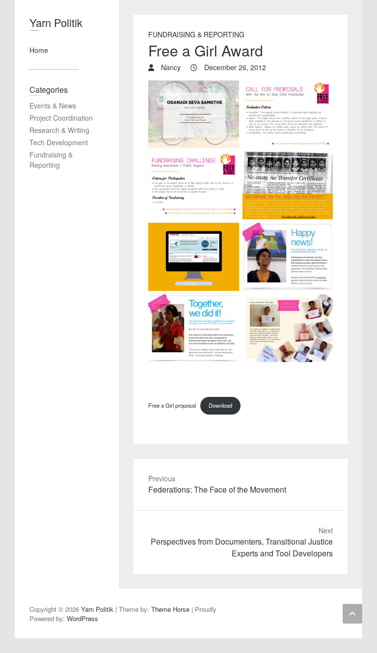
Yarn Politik (55, 22)
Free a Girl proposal (172, 405)
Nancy (170, 67)
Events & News (52, 105)
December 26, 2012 (234, 67)
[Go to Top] (352, 614)
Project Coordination (61, 118)
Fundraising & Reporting (196, 34)
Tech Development (58, 142)
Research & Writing (59, 130)
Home (38, 50)
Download (220, 405)
